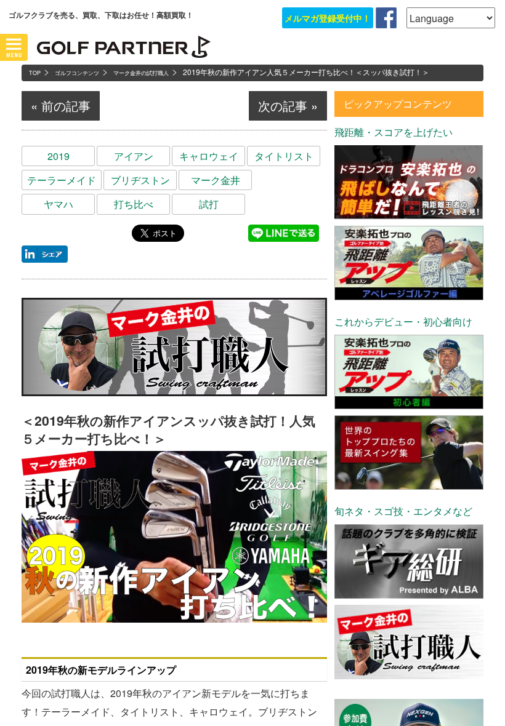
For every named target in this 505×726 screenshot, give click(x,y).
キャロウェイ (208, 156)
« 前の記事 (61, 105)
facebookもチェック (386, 17)
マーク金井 (215, 180)
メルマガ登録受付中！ (328, 18)
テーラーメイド (61, 180)
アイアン (133, 156)
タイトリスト (283, 156)
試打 (209, 204)
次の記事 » (288, 105)
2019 (58, 156)
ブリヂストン (140, 180)
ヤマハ (58, 204)
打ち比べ (133, 204)
